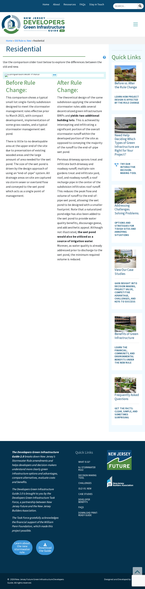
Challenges (84, 482)
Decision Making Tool (87, 476)
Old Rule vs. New (23, 40)
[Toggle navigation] (135, 24)
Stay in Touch (96, 4)
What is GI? (84, 461)
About (56, 4)
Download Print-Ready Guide (88, 514)
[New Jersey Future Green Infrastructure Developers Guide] (34, 24)
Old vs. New (84, 488)
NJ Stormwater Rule (87, 468)
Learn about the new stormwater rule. (22, 547)
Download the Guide (45, 549)
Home (46, 4)
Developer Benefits (84, 500)
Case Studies (85, 493)
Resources (70, 4)
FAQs (83, 4)
